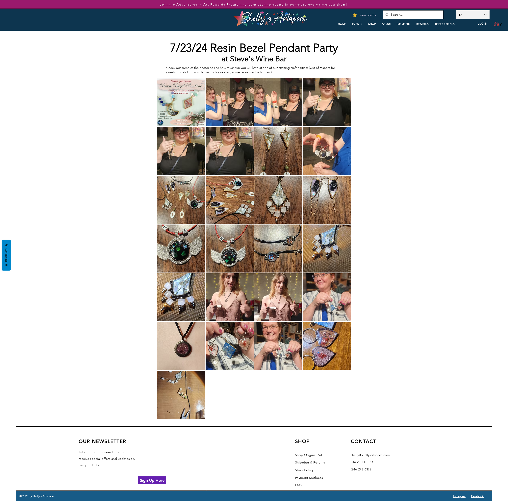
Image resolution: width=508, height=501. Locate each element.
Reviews (6, 255)
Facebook (477, 496)
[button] (499, 23)
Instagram (459, 496)
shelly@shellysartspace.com (370, 455)
